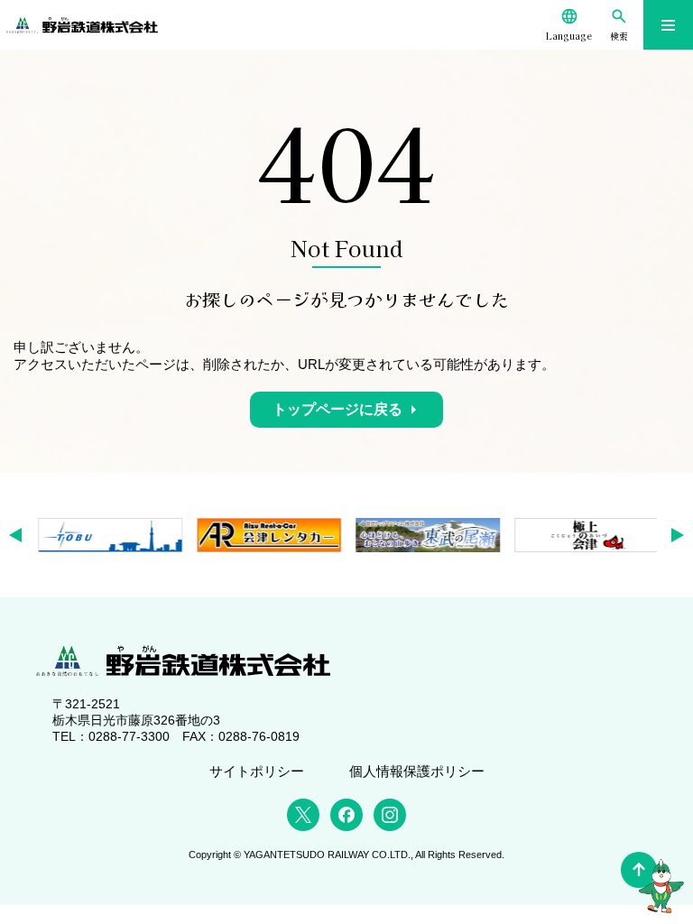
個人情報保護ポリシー (417, 771)
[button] (21, 535)
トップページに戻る (337, 409)
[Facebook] (346, 815)
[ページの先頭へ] (639, 870)
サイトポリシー (256, 771)
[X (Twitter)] (303, 815)
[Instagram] (390, 815)
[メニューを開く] (668, 25)
